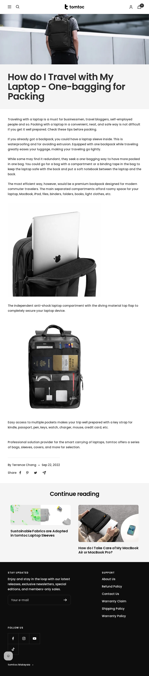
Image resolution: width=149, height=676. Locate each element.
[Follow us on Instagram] (23, 638)
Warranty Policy (114, 616)
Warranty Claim (114, 601)
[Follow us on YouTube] (34, 638)
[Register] (65, 600)
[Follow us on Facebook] (13, 638)
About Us (108, 579)
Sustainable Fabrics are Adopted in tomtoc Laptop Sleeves (39, 533)
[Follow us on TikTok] (13, 649)
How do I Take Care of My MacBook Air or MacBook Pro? (108, 550)
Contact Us (110, 594)
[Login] (131, 7)
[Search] (17, 7)
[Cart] (139, 7)
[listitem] (20, 472)
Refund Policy (112, 586)
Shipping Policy (113, 609)
